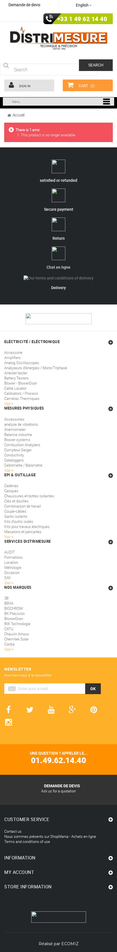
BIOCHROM (13, 608)
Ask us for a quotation (58, 791)
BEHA (8, 603)
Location (11, 562)
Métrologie (12, 567)
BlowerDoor (13, 618)
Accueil (18, 115)
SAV (7, 577)
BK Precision (14, 613)
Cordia (9, 644)
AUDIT (9, 552)
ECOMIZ (70, 943)
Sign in (24, 86)
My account (19, 872)
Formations (13, 557)
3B (6, 598)
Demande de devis (24, 4)
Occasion (12, 572)
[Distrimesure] (58, 38)
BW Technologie (17, 623)
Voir (7, 582)
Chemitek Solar (16, 639)
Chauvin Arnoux (16, 633)
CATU (8, 628)
